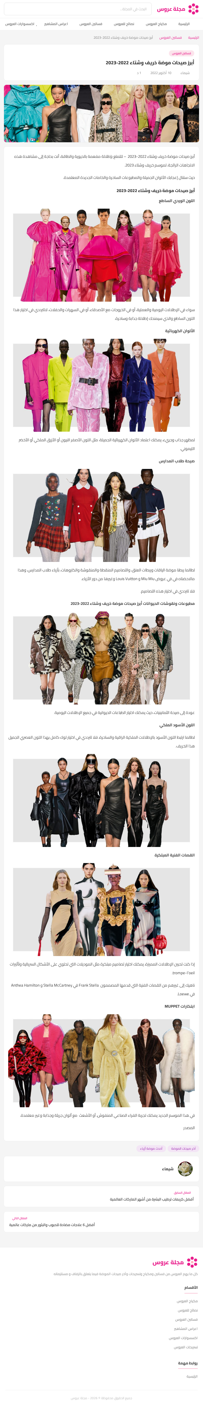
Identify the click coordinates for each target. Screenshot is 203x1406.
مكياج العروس (156, 24)
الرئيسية (184, 24)
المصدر (189, 1127)
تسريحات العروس (186, 1347)
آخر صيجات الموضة (183, 1148)
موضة (171, 570)
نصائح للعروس (124, 24)
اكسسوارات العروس (19, 24)
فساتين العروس (91, 24)
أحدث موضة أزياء (151, 1148)
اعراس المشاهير (56, 24)
